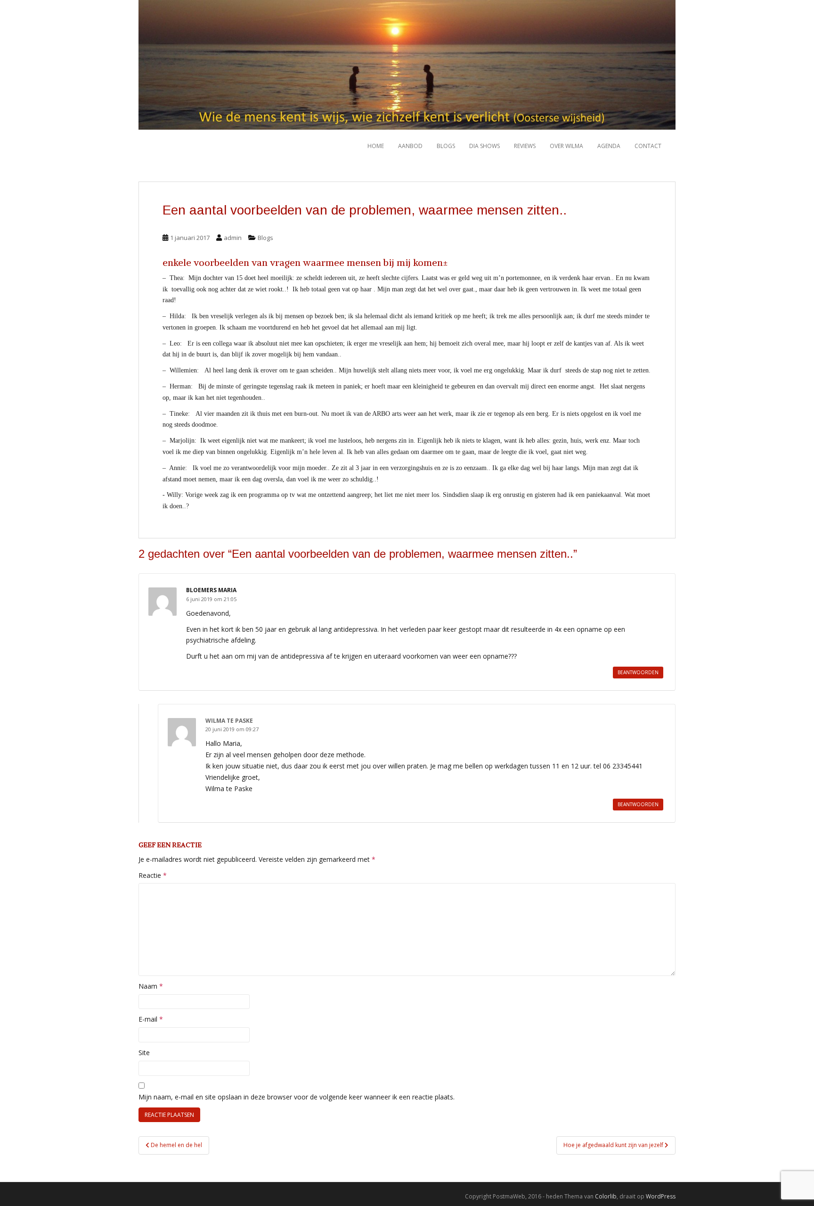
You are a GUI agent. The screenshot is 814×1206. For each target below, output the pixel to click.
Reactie (152, 875)
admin (233, 237)
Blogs (446, 146)
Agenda (608, 146)
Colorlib (606, 1196)
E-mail (150, 1019)
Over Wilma (566, 146)
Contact (648, 146)
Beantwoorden (638, 672)
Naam (150, 986)
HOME (375, 146)
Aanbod (410, 146)
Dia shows (484, 146)
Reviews (525, 146)
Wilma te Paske (229, 721)
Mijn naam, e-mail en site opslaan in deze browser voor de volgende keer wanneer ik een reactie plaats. (296, 1096)
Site (144, 1052)
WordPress (661, 1196)
